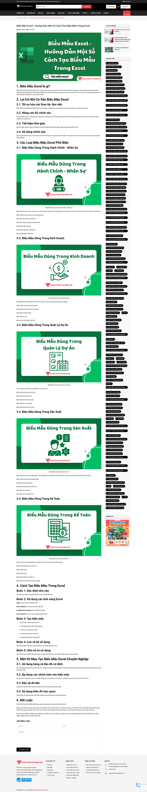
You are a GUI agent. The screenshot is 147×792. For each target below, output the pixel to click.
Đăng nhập (111, 7)
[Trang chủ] (24, 6)
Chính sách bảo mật (72, 767)
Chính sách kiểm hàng (73, 775)
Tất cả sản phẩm (73, 13)
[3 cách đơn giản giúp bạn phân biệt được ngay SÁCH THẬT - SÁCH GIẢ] (108, 50)
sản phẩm (127, 14)
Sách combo (51, 13)
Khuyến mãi (31, 13)
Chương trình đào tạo (53, 772)
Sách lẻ (40, 13)
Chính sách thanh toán (73, 770)
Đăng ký (125, 7)
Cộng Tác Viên (95, 13)
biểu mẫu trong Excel (80, 92)
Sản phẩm (50, 770)
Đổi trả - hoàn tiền (71, 778)
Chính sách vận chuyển (73, 772)
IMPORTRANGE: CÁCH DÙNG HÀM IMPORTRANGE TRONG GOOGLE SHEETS (122, 39)
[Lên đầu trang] (138, 788)
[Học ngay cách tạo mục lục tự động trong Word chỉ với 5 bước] (108, 32)
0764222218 (112, 769)
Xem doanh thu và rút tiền (93, 772)
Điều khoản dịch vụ (72, 765)
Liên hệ (106, 13)
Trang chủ (20, 13)
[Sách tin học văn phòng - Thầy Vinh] (29, 762)
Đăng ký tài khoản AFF (92, 767)
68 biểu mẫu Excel (50, 713)
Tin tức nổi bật (111, 26)
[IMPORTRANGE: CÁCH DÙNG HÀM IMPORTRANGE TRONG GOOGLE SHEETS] (108, 40)
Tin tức (85, 13)
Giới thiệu (49, 767)
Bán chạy (61, 13)
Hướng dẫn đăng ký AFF (93, 770)
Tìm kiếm (86, 7)
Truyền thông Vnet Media (40, 790)
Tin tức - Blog (50, 775)
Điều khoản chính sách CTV (93, 765)
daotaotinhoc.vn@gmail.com (117, 773)
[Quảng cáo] (117, 533)
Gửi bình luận (23, 749)
